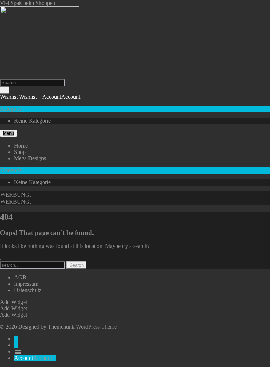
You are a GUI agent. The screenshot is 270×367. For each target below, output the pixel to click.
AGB (20, 277)
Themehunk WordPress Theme (82, 327)
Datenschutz (27, 290)
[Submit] (4, 90)
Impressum (26, 284)
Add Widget (13, 302)
